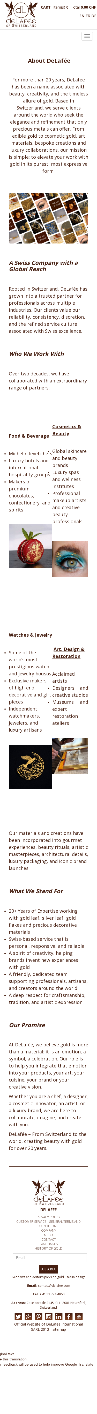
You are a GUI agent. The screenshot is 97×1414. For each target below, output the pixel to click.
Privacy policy (48, 1217)
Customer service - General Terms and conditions (48, 1223)
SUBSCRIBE (48, 1269)
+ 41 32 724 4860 (52, 1294)
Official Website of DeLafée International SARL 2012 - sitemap (48, 1327)
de (93, 15)
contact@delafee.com (54, 1285)
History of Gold (48, 1248)
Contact (48, 1239)
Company (48, 1230)
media (48, 1235)
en (82, 15)
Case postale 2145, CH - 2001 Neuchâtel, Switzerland (56, 1305)
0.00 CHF (88, 7)
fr (88, 15)
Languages (49, 1244)
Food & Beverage (29, 436)
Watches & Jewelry (30, 635)
